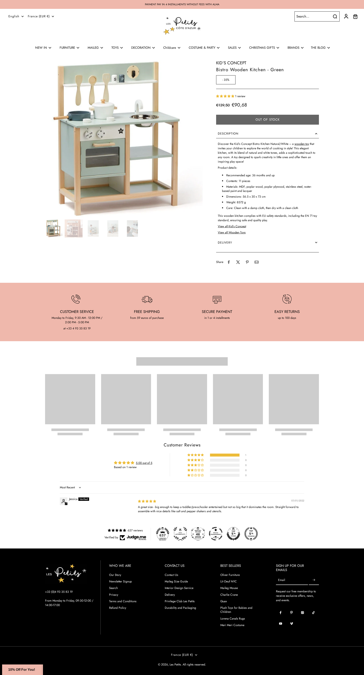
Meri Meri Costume (232, 625)
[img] (147, 501)
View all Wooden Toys (232, 232)
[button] (225, 96)
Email (281, 580)
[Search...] (335, 16)
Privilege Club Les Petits (180, 601)
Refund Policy (117, 608)
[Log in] (346, 16)
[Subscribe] (314, 580)
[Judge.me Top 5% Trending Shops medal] (251, 533)
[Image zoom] (124, 139)
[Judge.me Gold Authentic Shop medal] (180, 533)
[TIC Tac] (313, 612)
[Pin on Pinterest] (247, 262)
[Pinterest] (291, 612)
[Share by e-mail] (256, 262)
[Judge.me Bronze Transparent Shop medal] (215, 533)
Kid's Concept (231, 63)
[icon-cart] (355, 16)
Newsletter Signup (120, 581)
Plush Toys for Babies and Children (236, 610)
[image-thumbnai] (54, 228)
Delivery (170, 595)
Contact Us (171, 575)
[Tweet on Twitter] (238, 262)
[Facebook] (280, 612)
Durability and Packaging (180, 608)
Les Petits (175, 664)
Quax (223, 601)
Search (113, 588)
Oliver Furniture (230, 575)
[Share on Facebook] (228, 262)
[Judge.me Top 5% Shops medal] (233, 533)
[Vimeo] (291, 623)
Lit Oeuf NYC (228, 581)
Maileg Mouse (229, 588)
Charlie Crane (229, 595)
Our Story (115, 575)
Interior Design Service (179, 588)
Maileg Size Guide (176, 581)
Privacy (113, 595)
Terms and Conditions (122, 601)
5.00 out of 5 (144, 463)
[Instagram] (302, 612)
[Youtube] (280, 623)
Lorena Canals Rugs (232, 619)
